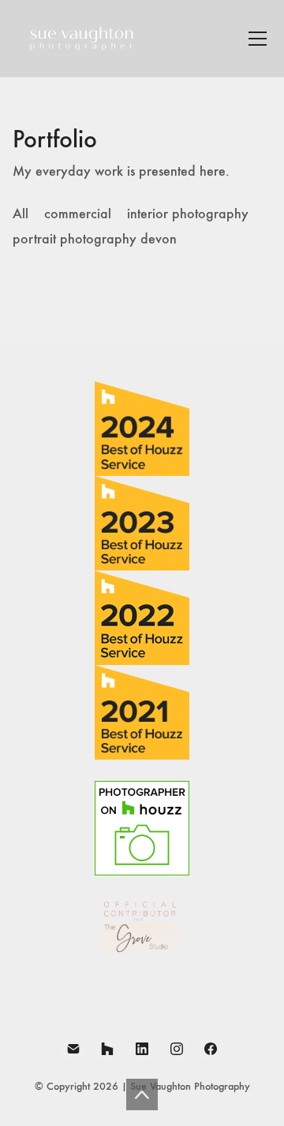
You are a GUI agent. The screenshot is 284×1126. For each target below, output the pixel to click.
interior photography (187, 214)
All (20, 214)
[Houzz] (108, 1048)
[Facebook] (210, 1048)
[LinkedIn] (142, 1048)
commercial (77, 214)
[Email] (73, 1048)
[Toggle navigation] (257, 38)
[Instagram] (176, 1048)
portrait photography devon (95, 239)
